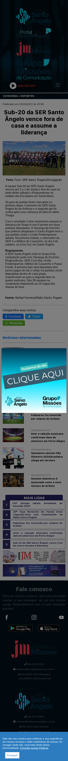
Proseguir (12, 755)
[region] (34, 746)
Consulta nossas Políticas (34, 748)
